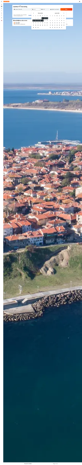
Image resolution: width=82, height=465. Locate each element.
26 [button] (44, 25)
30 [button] (59, 27)
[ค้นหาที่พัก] (1, 6)
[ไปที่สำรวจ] (1, 13)
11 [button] (42, 20)
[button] (2, 1)
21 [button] (33, 25)
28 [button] (33, 27)
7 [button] (33, 20)
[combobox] (23, 9)
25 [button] (42, 25)
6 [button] (52, 20)
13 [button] (47, 20)
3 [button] (40, 18)
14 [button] (33, 22)
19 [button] (50, 25)
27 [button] (47, 25)
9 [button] (59, 20)
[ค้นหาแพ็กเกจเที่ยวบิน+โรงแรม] (1, 10)
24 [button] (40, 25)
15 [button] (35, 22)
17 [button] (40, 22)
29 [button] (35, 27)
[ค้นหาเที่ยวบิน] (1, 4)
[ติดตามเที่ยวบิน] (1, 15)
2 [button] (59, 18)
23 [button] (59, 25)
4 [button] (42, 18)
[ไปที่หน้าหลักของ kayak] (6, 1)
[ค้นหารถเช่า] (1, 8)
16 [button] (59, 22)
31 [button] (61, 27)
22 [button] (35, 25)
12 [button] (50, 22)
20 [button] (47, 22)
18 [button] (42, 22)
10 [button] (40, 20)
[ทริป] (1, 18)
